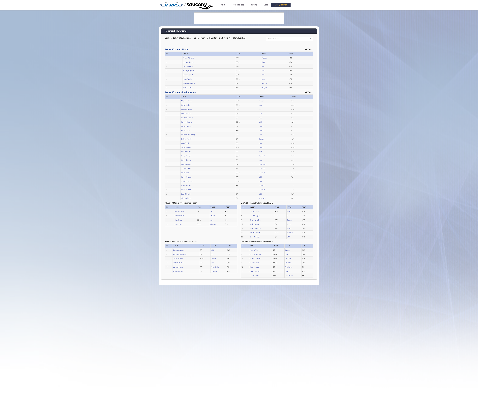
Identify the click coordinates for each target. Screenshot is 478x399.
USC (263, 62)
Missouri (262, 173)
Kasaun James (188, 62)
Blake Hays (185, 173)
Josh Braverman (187, 181)
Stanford (262, 156)
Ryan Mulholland (189, 83)
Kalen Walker (187, 79)
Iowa (263, 79)
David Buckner (186, 190)
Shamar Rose (186, 198)
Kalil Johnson (186, 160)
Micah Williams (188, 58)
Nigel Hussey (186, 164)
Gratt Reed (185, 143)
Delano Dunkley (186, 139)
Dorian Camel (188, 75)
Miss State (262, 169)
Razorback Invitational (176, 31)
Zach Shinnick (186, 194)
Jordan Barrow (186, 169)
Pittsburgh (262, 164)
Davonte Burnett (188, 66)
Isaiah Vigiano (186, 185)
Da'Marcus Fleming (188, 135)
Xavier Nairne (186, 147)
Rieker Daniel (187, 87)
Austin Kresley (186, 152)
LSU (263, 71)
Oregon (264, 58)
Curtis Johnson (186, 177)
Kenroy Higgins (188, 71)
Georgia (261, 139)
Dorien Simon (186, 156)
